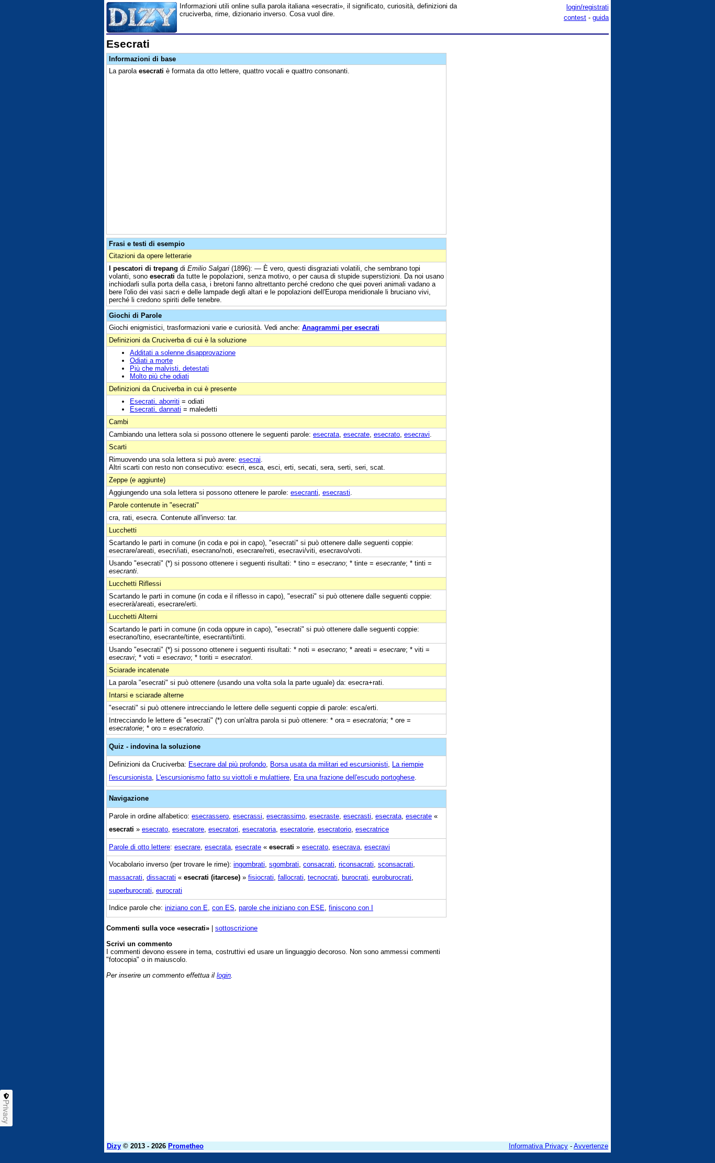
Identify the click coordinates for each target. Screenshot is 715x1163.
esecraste (324, 816)
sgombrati (284, 864)
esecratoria (259, 829)
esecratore (188, 829)
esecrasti (336, 492)
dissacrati (161, 877)
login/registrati (587, 7)
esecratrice (372, 829)
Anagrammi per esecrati (340, 327)
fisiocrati (261, 877)
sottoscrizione (236, 928)
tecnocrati (323, 877)
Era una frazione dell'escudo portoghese (354, 777)
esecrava (346, 847)
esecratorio (334, 829)
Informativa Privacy (538, 1146)
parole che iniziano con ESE (282, 908)
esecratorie (297, 829)
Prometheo (186, 1146)
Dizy (114, 1146)
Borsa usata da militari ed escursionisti (329, 764)
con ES (223, 908)
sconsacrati (395, 864)
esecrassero (210, 816)
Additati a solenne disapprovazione (183, 353)
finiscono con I (351, 908)
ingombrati (249, 864)
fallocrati (291, 877)
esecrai (250, 459)
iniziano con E (186, 908)
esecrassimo (285, 816)
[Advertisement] (530, 195)
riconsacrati (356, 864)
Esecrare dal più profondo (227, 764)
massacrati (125, 877)
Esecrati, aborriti (155, 401)
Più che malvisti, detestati (169, 368)
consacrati (318, 864)
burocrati (355, 877)
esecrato (387, 434)
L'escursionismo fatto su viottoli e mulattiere (222, 777)
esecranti (304, 492)
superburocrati (130, 890)
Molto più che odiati (159, 376)
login (224, 975)
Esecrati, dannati (155, 409)
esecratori (223, 829)
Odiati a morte (151, 360)
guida (601, 17)
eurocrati (169, 890)
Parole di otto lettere (139, 847)
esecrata (326, 434)
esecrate (356, 434)
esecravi (417, 434)
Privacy (6, 1112)
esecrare (187, 847)
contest (575, 17)
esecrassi (247, 816)
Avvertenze (591, 1146)
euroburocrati (391, 877)
